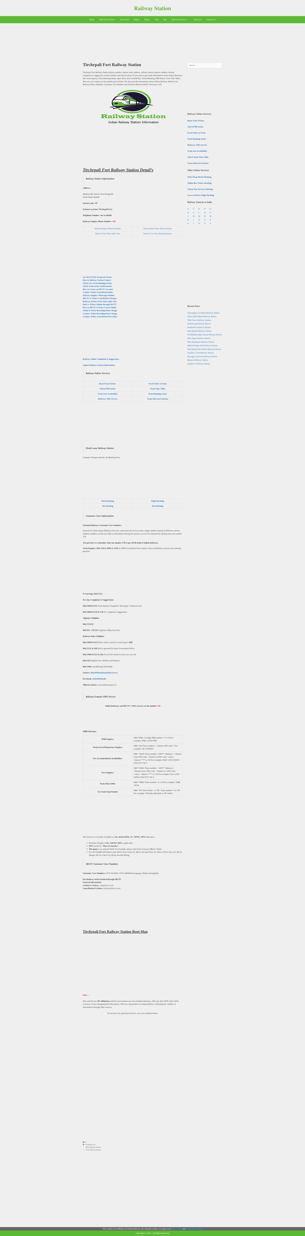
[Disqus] (133, 1188)
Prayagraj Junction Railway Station (202, 356)
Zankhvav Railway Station (198, 364)
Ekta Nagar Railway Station (199, 338)
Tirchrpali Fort (90, 1145)
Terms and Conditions (194, 1229)
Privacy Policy (176, 1229)
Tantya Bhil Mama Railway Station (202, 316)
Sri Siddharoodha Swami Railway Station (204, 335)
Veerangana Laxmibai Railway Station (203, 313)
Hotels (147, 19)
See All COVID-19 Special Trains (97, 277)
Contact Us (211, 19)
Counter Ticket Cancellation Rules (98, 292)
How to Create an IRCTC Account (98, 289)
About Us (198, 19)
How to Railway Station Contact (97, 280)
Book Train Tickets (107, 19)
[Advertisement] (152, 41)
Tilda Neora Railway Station (199, 320)
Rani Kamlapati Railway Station (200, 342)
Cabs (157, 19)
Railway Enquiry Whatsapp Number (99, 295)
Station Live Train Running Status (157, 233)
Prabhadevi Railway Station (199, 327)
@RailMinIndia (99, 679)
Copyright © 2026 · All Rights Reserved (152, 1233)
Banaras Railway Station (197, 360)
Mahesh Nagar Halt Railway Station (202, 345)
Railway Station (152, 8)
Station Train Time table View (107, 233)
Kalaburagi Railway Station (199, 324)
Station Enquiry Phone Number (108, 228)
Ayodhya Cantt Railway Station (200, 353)
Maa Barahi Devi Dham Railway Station (204, 349)
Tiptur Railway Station (93, 1147)
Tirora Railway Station (93, 1150)
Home (91, 19)
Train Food (124, 19)
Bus (165, 19)
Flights (137, 19)
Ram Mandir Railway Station (199, 331)
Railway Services (179, 19)
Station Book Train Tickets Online (157, 228)
